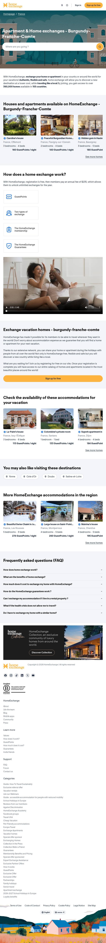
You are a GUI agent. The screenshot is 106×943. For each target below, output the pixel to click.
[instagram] (11, 675)
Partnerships (8, 880)
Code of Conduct (32, 905)
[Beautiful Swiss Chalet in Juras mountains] (19, 519)
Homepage (9, 14)
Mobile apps (8, 716)
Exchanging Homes (11, 840)
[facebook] (5, 675)
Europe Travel (9, 827)
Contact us (8, 771)
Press (5, 723)
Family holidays (10, 883)
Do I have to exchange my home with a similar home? (30, 613)
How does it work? (11, 739)
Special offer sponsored (13, 857)
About (6, 706)
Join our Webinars (11, 794)
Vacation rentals (10, 791)
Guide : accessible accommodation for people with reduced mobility (33, 797)
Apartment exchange (12, 890)
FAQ (5, 765)
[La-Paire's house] (19, 427)
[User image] (31, 131)
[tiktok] (16, 675)
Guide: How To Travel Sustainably (17, 784)
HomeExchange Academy (14, 811)
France (21, 14)
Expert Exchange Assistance (15, 860)
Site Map (92, 905)
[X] (27, 675)
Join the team (9, 709)
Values (6, 735)
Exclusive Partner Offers (13, 864)
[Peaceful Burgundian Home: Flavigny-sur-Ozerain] (57, 133)
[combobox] (53, 47)
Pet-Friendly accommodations (16, 824)
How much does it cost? (13, 745)
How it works (9, 867)
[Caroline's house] (19, 133)
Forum (6, 768)
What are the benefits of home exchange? (24, 577)
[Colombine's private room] (57, 427)
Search (99, 46)
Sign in (78, 5)
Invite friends (8, 752)
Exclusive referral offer (13, 787)
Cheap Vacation (10, 820)
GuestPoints (8, 742)
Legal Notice (79, 905)
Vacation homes (10, 834)
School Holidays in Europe (14, 801)
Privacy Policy (49, 905)
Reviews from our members (15, 804)
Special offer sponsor (12, 837)
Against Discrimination (13, 807)
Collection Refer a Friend (14, 847)
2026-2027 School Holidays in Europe (19, 893)
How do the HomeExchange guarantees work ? (27, 591)
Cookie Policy (64, 905)
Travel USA (8, 817)
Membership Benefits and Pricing (17, 854)
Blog (5, 713)
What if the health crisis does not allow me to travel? (29, 605)
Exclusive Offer (9, 873)
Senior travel (8, 887)
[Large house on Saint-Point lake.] (57, 519)
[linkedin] (22, 675)
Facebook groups (11, 814)
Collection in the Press (12, 844)
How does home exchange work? (20, 570)
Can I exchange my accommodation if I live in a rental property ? (35, 598)
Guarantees (8, 749)
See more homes (94, 156)
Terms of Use (15, 905)
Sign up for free (93, 5)
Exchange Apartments (13, 830)
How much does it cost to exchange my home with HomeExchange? (37, 584)
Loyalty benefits (10, 897)
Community (8, 719)
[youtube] (33, 675)
